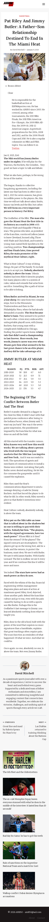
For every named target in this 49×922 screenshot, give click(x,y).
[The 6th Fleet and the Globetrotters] (24, 760)
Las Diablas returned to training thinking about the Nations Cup (37, 730)
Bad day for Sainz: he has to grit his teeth (23, 836)
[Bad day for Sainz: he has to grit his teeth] (24, 823)
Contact (41, 918)
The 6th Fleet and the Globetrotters (20, 772)
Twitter (15, 148)
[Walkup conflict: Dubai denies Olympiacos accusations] (24, 881)
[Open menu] (43, 4)
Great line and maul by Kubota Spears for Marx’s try (12, 727)
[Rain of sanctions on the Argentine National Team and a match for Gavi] (24, 850)
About (32, 918)
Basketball (24, 16)
